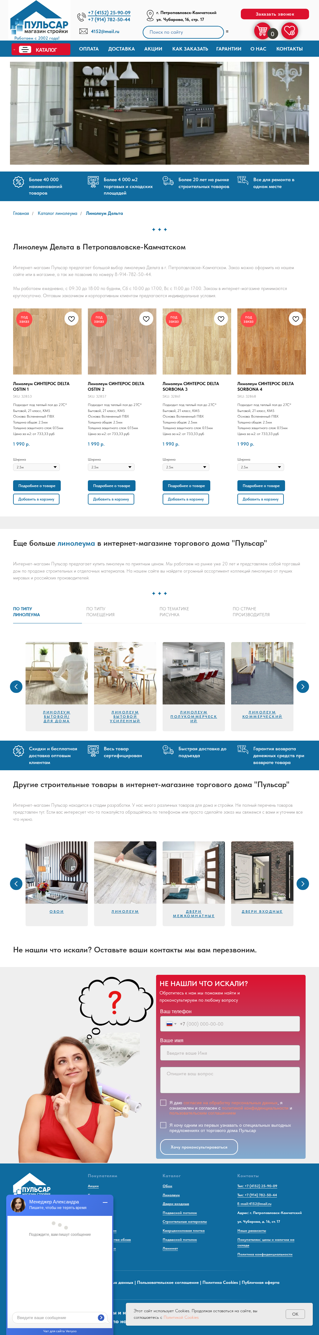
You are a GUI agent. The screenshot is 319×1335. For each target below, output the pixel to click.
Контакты (289, 49)
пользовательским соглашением (202, 1112)
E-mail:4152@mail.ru (254, 1204)
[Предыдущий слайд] (16, 687)
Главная (21, 213)
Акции (153, 49)
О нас (258, 49)
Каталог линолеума (57, 213)
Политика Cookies (220, 1282)
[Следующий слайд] (303, 687)
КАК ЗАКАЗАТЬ (190, 49)
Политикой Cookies (181, 1317)
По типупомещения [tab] (100, 611)
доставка (121, 49)
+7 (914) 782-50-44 (109, 19)
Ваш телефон (176, 1011)
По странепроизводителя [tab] (251, 611)
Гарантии (228, 49)
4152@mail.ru (105, 31)
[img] (39, 21)
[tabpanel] (159, 687)
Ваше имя (171, 1040)
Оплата (89, 49)
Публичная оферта (260, 1282)
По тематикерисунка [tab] (174, 611)
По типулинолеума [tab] (26, 611)
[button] (275, 14)
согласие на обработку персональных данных (230, 1102)
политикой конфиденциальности (255, 1107)
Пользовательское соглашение (168, 1282)
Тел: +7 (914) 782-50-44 (257, 1195)
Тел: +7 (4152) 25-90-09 (257, 1186)
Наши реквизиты (251, 1230)
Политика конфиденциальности (265, 1254)
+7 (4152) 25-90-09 (109, 13)
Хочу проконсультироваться (199, 1146)
